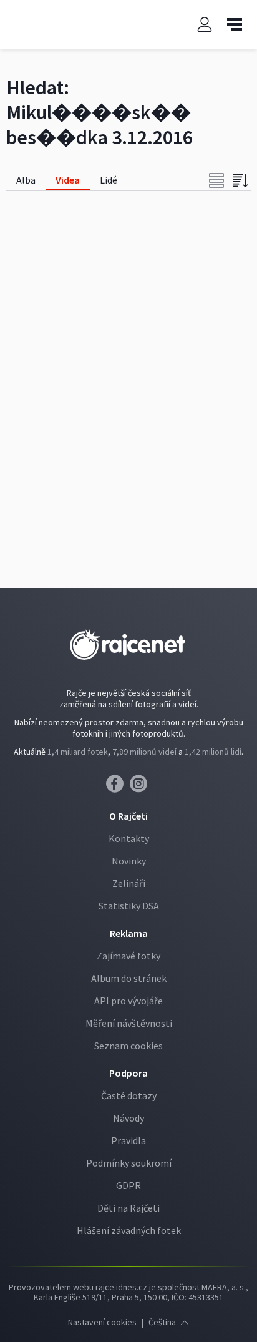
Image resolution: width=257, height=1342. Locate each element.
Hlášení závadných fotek (129, 1230)
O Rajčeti (128, 816)
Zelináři (128, 883)
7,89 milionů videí (144, 751)
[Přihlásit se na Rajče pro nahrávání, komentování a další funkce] (204, 25)
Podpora (128, 1073)
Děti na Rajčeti (128, 1208)
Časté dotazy (129, 1095)
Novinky (129, 861)
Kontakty (129, 838)
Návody (128, 1118)
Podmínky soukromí (129, 1163)
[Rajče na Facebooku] (118, 787)
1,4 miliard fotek (77, 751)
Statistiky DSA (129, 905)
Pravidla (128, 1140)
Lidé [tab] (108, 180)
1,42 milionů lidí (213, 751)
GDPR (128, 1185)
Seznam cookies (128, 1045)
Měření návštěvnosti (128, 1023)
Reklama (129, 933)
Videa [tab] (68, 180)
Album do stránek (129, 978)
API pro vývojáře (128, 1000)
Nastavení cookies (102, 1322)
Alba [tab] (26, 180)
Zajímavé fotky (128, 955)
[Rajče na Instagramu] (141, 787)
